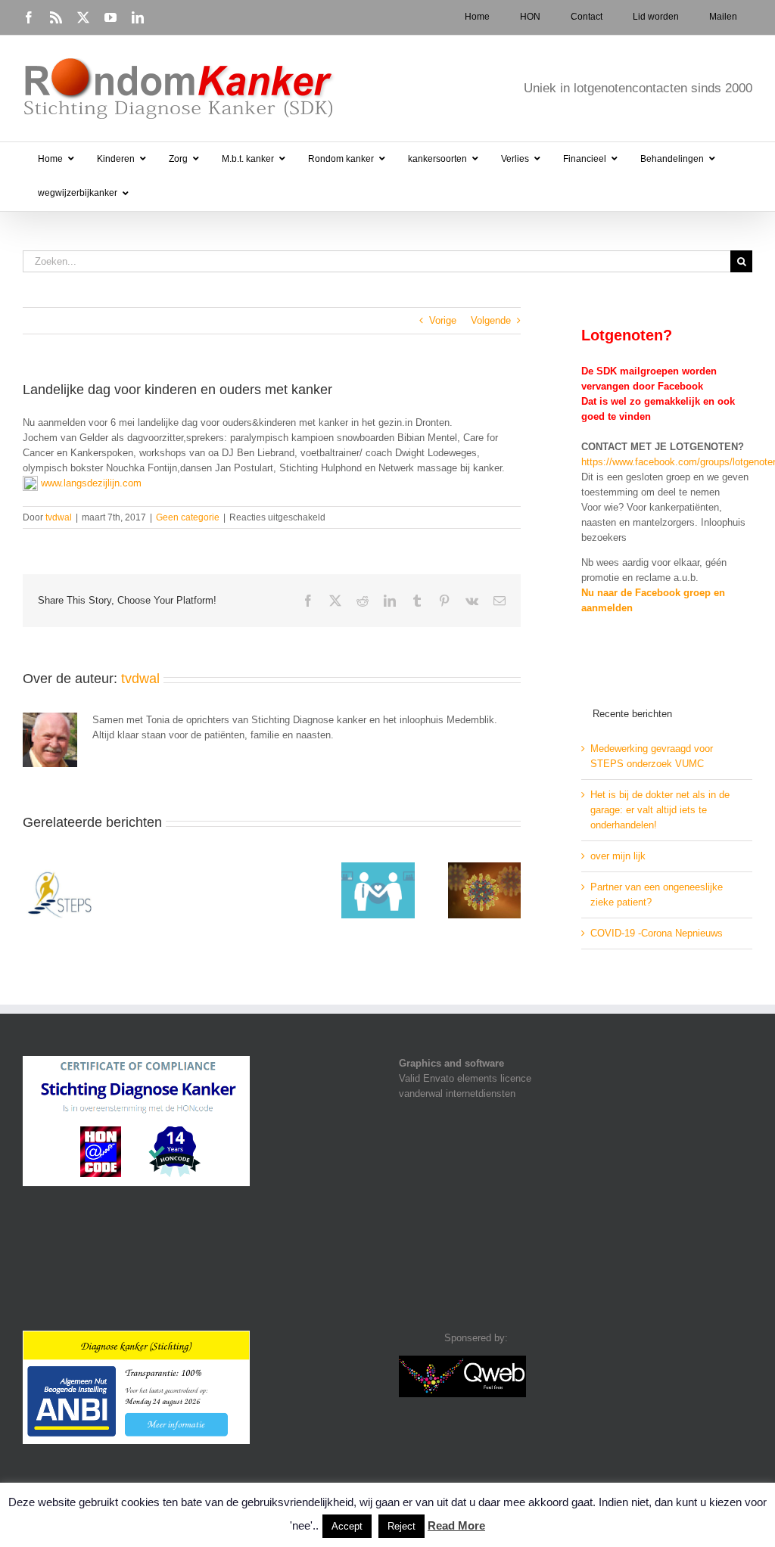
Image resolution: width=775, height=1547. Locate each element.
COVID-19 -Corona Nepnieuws (656, 933)
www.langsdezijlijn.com (91, 483)
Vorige (442, 320)
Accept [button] (347, 1526)
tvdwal (58, 517)
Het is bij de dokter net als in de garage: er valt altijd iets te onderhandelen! (660, 810)
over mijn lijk (618, 856)
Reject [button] (402, 1526)
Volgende (491, 320)
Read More (456, 1525)
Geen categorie (187, 517)
